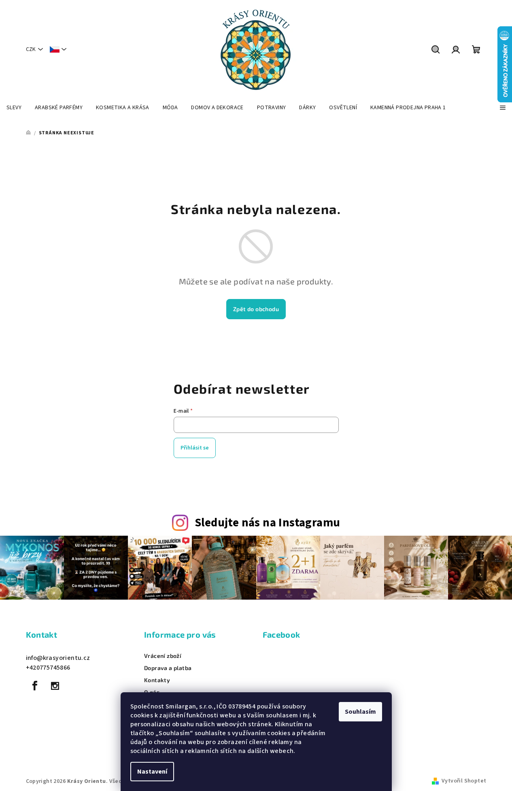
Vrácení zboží (162, 656)
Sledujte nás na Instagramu (267, 523)
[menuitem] (14, 107)
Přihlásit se (195, 448)
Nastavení (152, 771)
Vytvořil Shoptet (464, 781)
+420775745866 (48, 667)
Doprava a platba (167, 668)
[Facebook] (35, 685)
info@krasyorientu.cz (58, 657)
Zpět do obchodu (256, 308)
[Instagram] (55, 685)
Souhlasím (360, 711)
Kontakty (157, 680)
